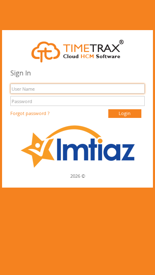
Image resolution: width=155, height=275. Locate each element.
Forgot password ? (30, 113)
